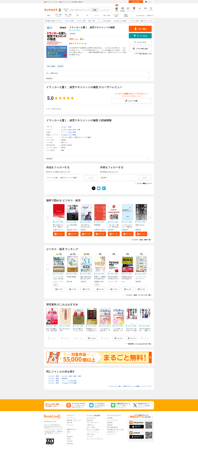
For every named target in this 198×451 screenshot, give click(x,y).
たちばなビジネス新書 (68, 135)
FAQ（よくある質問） (93, 429)
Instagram (70, 436)
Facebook (70, 443)
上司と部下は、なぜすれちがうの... (85, 227)
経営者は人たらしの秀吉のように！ (91, 330)
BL (78, 15)
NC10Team (76, 230)
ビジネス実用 (116, 15)
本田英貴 (83, 230)
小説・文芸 (106, 15)
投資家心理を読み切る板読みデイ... (127, 278)
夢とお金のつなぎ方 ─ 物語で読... (58, 227)
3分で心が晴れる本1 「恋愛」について (145, 330)
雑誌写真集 (126, 15)
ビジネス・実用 (66, 127)
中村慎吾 (97, 230)
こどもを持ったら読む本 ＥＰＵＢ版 (118, 330)
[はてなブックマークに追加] (104, 190)
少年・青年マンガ (58, 15)
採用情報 (110, 422)
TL (87, 15)
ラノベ (97, 15)
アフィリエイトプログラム (95, 439)
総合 (48, 15)
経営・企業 (76, 129)
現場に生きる (139, 225)
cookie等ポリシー (112, 432)
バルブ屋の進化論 (72, 226)
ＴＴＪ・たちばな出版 (68, 132)
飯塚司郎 (110, 230)
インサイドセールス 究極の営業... (127, 227)
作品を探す (90, 420)
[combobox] (80, 10)
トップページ (71, 418)
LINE (68, 432)
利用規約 (110, 425)
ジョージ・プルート (59, 281)
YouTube (69, 441)
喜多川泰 (69, 281)
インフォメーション (93, 432)
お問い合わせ (91, 434)
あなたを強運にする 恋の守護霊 (51, 330)
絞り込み (66, 9)
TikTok (69, 439)
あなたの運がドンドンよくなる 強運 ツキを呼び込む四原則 (79, 331)
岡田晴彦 (138, 230)
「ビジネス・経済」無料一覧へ (141, 239)
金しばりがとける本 (65, 330)
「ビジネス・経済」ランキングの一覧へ (138, 295)
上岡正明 (83, 281)
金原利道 (69, 230)
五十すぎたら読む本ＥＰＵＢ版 (131, 330)
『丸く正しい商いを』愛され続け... (113, 227)
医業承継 (97, 225)
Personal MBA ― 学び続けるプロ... (114, 278)
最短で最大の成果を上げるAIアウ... (85, 278)
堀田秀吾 (138, 281)
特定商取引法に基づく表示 (115, 429)
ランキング (70, 425)
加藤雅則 (97, 281)
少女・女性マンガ (68, 15)
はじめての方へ (140, 15)
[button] (59, 234)
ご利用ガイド (150, 15)
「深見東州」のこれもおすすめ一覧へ (139, 344)
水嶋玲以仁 (125, 230)
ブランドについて (112, 420)
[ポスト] (93, 188)
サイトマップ (111, 434)
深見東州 (73, 33)
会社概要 (110, 418)
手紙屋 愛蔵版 (71, 277)
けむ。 (124, 281)
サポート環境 (91, 427)
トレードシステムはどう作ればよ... (58, 278)
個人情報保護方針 (112, 427)
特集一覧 (69, 422)
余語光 (103, 230)
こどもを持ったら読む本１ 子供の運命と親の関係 (104, 331)
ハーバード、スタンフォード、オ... (140, 278)
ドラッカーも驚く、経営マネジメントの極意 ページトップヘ (130, 386)
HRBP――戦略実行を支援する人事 (100, 278)
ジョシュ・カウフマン (115, 281)
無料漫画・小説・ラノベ (74, 420)
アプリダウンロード (93, 422)
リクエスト (90, 436)
